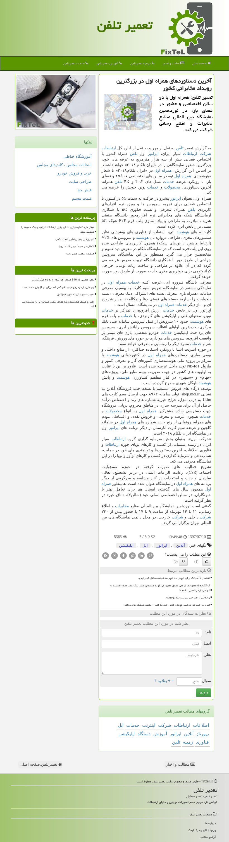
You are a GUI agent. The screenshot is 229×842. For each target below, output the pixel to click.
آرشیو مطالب (208, 837)
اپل (145, 545)
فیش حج (84, 190)
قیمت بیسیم (82, 198)
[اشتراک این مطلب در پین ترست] (150, 555)
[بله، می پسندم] (206, 561)
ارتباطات (109, 148)
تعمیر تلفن (124, 25)
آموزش (160, 733)
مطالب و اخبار (171, 63)
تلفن (179, 148)
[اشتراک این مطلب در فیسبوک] (123, 555)
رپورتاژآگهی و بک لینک (202, 830)
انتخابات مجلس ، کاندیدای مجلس (64, 165)
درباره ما (210, 823)
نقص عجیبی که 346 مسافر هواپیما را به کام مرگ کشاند (63, 279)
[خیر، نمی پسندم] (183, 561)
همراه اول (162, 170)
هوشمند (182, 232)
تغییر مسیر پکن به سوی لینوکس (75, 294)
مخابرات (122, 506)
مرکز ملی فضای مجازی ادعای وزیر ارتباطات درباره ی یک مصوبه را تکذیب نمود (57, 229)
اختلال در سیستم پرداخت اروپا (76, 246)
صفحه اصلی (199, 63)
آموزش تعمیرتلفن (108, 63)
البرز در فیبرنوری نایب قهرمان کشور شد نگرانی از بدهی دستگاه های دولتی (167, 605)
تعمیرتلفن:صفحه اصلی (39, 764)
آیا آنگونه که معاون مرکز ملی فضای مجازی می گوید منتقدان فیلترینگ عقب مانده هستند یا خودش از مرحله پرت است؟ (160, 588)
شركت (205, 154)
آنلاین (180, 545)
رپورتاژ (202, 733)
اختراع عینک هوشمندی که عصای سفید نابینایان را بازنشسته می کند (58, 304)
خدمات (168, 182)
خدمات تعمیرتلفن (74, 63)
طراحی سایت (80, 182)
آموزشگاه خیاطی (77, 156)
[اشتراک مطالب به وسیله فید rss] (105, 555)
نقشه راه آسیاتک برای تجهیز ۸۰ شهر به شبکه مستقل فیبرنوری (174, 578)
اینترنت (148, 725)
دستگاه (144, 733)
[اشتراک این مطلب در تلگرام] (132, 555)
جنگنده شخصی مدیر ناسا (80, 253)
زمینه (188, 742)
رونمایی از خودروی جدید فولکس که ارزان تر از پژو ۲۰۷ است (58, 287)
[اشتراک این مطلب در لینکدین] (141, 555)
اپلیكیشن (126, 545)
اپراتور (153, 154)
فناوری (202, 742)
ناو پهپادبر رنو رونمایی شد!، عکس (75, 239)
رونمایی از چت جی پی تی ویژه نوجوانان (188, 597)
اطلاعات (201, 725)
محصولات (172, 187)
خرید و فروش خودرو (75, 173)
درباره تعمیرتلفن (141, 63)
